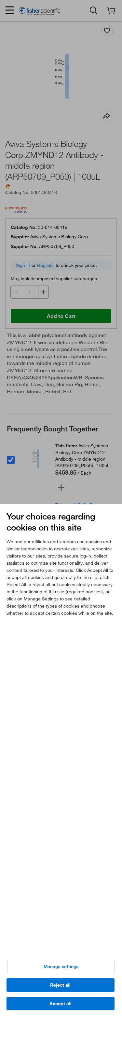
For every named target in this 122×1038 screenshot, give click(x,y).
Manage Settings (61, 966)
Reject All (60, 985)
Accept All (60, 1003)
